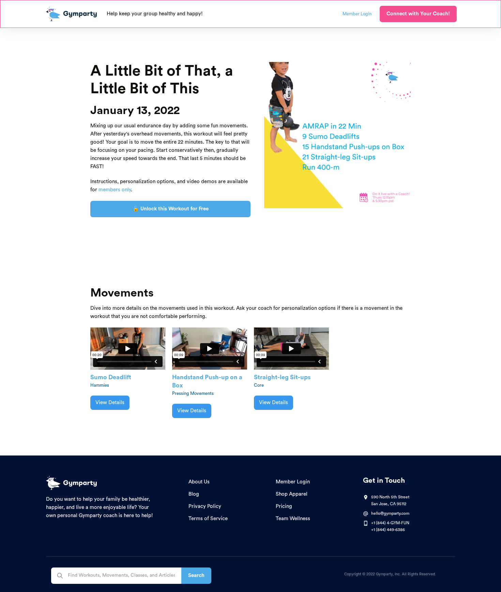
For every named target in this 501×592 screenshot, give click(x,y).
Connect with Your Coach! (418, 13)
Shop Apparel (291, 494)
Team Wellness (293, 518)
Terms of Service (208, 518)
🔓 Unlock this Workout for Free (171, 208)
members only (114, 189)
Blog (193, 494)
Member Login (293, 481)
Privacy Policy (204, 506)
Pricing (284, 506)
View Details (109, 402)
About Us (199, 481)
